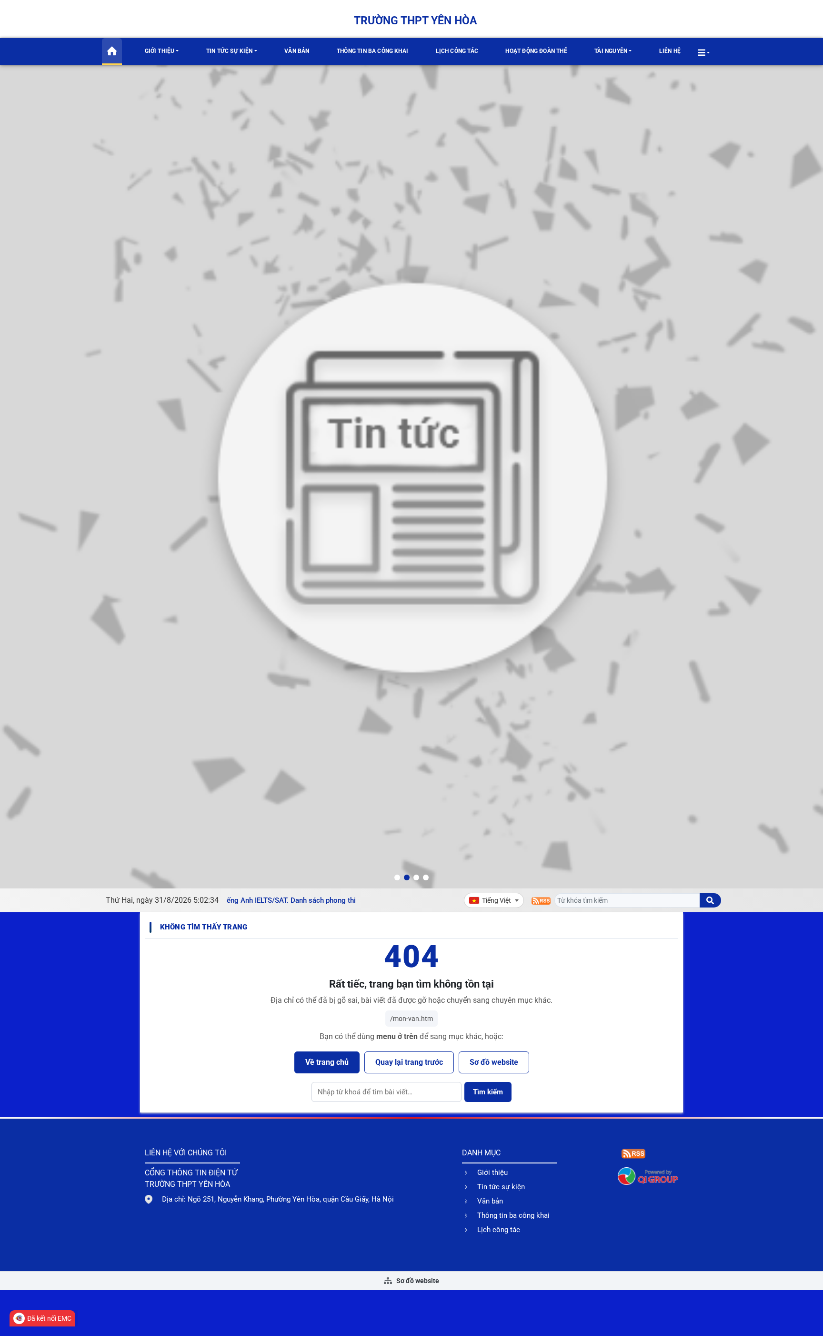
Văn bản (296, 51)
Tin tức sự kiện (229, 51)
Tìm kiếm (488, 1092)
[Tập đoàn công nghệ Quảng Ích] (648, 1175)
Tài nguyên (610, 51)
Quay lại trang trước (409, 1062)
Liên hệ (670, 51)
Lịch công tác (457, 51)
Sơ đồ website (494, 1062)
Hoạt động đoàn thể (536, 51)
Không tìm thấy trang (203, 927)
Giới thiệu (160, 51)
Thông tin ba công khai (372, 51)
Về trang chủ (327, 1062)
